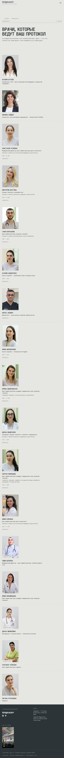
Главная (6, 18)
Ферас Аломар (7, 313)
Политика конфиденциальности (17, 755)
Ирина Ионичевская (9, 389)
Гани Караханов (8, 232)
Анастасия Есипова (9, 148)
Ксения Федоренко (9, 273)
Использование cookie (31, 755)
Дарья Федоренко (9, 432)
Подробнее (6, 158)
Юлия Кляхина (7, 519)
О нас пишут (5, 755)
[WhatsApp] (6, 715)
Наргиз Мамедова (9, 474)
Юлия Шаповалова (9, 349)
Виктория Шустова (9, 190)
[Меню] (60, 3)
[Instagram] (3, 715)
